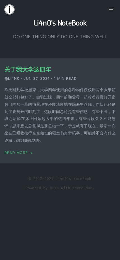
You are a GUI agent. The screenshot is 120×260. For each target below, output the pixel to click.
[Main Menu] (111, 8)
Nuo (89, 188)
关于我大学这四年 (27, 69)
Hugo (54, 188)
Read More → (18, 153)
